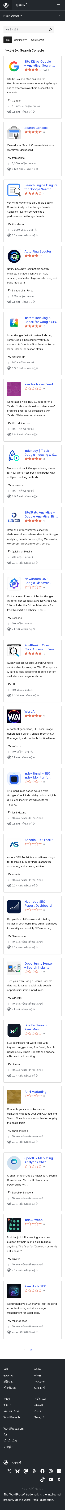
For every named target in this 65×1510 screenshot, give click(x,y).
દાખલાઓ (39, 1387)
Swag (39, 1417)
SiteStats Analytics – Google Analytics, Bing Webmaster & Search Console (40, 515)
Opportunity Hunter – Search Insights (38, 965)
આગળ (39, 1349)
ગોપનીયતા (9, 1387)
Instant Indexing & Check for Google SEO (40, 320)
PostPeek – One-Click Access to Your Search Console (39, 647)
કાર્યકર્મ (38, 1405)
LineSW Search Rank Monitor (35, 1027)
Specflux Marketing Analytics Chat (38, 1160)
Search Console (36, 128)
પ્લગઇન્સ (39, 1381)
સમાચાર (8, 1375)
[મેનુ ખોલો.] (59, 5)
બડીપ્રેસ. (8, 1447)
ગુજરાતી (16, 1462)
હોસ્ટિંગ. (8, 1381)
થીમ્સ (37, 1375)
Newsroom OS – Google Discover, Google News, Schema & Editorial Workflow (41, 581)
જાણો (6, 1399)
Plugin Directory (12, 15)
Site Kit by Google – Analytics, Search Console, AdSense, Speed (38, 64)
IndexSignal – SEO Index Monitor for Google (37, 776)
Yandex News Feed (38, 384)
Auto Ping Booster (37, 251)
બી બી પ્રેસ (10, 1441)
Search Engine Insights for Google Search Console (41, 187)
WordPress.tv (12, 1417)
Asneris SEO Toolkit (39, 840)
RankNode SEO (35, 1286)
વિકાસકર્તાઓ (11, 1411)
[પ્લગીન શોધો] (50, 29)
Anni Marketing (35, 1091)
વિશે (5, 1369)
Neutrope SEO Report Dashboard (38, 903)
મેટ (5, 1434)
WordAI (29, 711)
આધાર (7, 1405)
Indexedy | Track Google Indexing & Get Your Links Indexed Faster (40, 453)
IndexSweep (33, 1220)
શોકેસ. (38, 1369)
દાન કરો (39, 1411)
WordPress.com (13, 1428)
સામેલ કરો (40, 1399)
